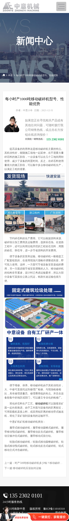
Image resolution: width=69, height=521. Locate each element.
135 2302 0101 (26, 495)
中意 (10, 75)
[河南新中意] (21, 7)
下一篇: (22, 468)
